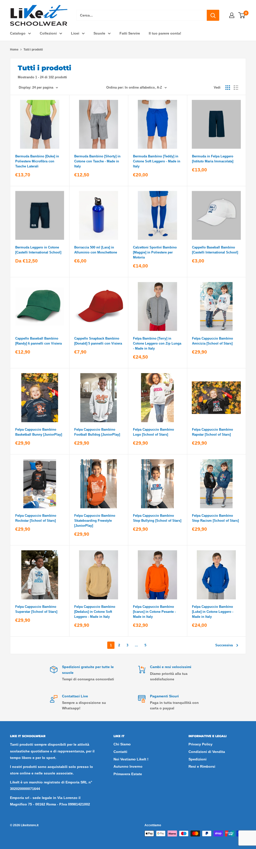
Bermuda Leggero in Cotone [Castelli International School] (38, 249)
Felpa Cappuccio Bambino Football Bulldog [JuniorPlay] (97, 432)
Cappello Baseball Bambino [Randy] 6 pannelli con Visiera (38, 341)
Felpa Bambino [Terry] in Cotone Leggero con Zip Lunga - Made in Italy (157, 343)
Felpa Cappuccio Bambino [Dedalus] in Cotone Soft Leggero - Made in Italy (94, 612)
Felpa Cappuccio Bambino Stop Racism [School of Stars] (215, 518)
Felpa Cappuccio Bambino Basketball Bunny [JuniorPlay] (38, 432)
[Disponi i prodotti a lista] (236, 87)
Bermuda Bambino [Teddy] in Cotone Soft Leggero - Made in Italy (156, 161)
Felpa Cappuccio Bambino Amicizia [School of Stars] (212, 341)
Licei (75, 33)
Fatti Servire (130, 33)
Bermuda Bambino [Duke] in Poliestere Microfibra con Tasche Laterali (37, 161)
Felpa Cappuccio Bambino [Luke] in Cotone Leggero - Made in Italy (212, 612)
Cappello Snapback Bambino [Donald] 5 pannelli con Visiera (98, 341)
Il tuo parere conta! (165, 33)
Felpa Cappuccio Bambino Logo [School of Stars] (153, 432)
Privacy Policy (200, 744)
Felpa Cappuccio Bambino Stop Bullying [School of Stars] (157, 518)
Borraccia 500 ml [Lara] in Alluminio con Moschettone (95, 249)
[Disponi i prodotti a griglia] (228, 87)
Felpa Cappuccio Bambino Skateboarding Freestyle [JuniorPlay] (94, 520)
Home (14, 49)
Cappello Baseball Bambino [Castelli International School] (215, 249)
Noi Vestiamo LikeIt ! (131, 759)
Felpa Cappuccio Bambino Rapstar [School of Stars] (212, 432)
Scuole (99, 33)
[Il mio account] (231, 15)
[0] (242, 15)
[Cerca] (213, 15)
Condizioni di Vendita (206, 752)
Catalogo (18, 33)
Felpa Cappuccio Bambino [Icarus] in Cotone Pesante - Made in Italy (154, 612)
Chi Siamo (122, 744)
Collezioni (48, 33)
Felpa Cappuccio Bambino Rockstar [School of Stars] (35, 518)
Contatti (120, 752)
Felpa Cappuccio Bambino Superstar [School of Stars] (36, 609)
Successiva (224, 645)
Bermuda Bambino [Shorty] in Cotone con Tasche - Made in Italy (97, 161)
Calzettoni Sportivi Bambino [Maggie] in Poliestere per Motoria (155, 252)
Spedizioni (197, 759)
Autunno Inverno (128, 766)
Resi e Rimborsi (201, 766)
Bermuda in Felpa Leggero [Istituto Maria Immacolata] (212, 158)
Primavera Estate (128, 774)
